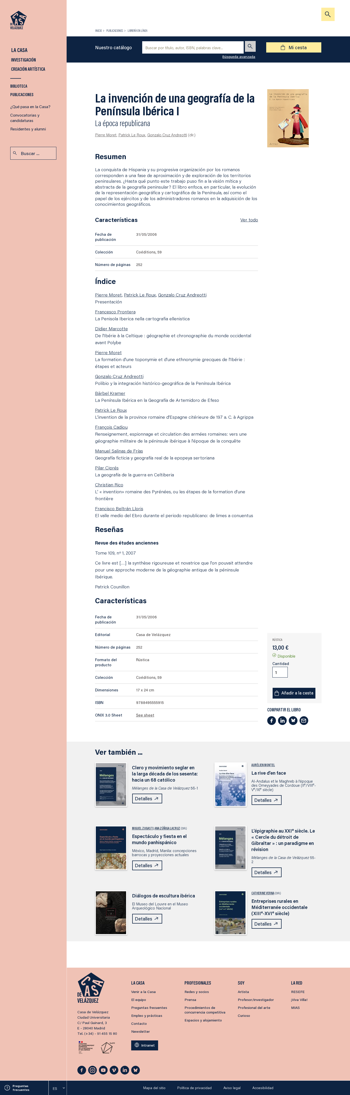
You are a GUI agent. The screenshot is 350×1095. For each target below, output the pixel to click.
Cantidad (280, 663)
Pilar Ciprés (107, 468)
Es (55, 1088)
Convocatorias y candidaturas (24, 117)
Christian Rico (109, 485)
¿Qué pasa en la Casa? (30, 106)
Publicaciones (22, 94)
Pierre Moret (106, 134)
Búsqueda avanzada (238, 56)
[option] (58, 1088)
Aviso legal (232, 1088)
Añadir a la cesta (297, 692)
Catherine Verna (262, 893)
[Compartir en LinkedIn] (282, 720)
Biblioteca (18, 86)
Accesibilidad (262, 1088)
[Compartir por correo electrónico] (304, 720)
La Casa (18, 50)
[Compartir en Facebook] (271, 720)
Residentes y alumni (28, 128)
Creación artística (27, 69)
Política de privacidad (194, 1088)
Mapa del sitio (154, 1088)
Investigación (23, 60)
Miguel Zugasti (142, 828)
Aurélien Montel (263, 765)
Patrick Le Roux (132, 134)
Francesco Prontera (115, 312)
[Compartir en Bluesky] (293, 720)
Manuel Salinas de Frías (119, 451)
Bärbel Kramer (110, 393)
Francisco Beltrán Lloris (119, 508)
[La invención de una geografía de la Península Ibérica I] (288, 118)
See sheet (145, 715)
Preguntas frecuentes (21, 1088)
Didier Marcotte (111, 328)
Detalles (143, 798)
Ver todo (249, 220)
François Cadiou (111, 427)
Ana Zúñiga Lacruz (167, 828)
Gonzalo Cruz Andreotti (167, 134)
